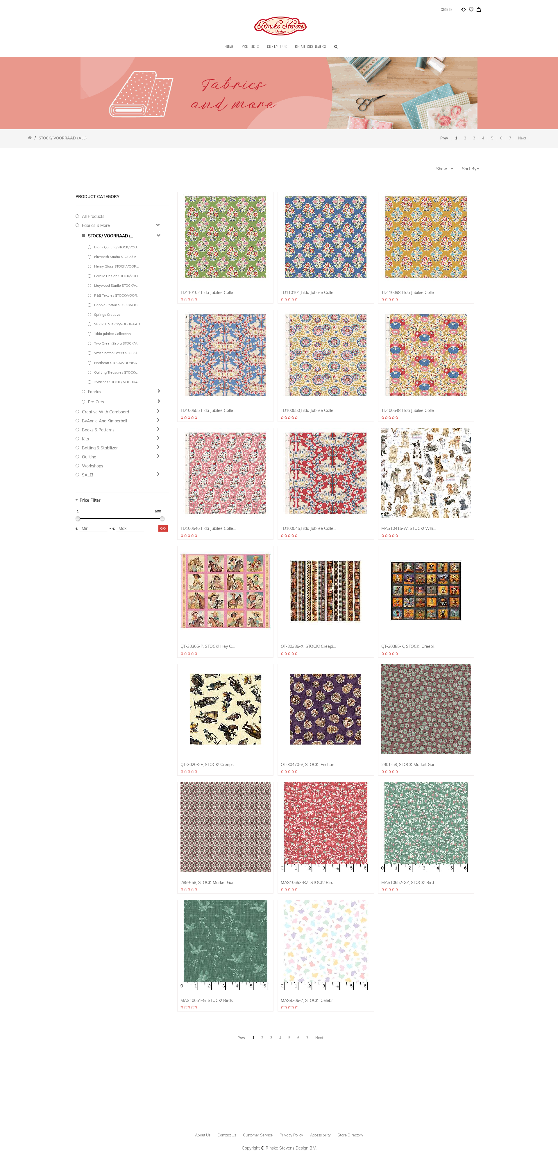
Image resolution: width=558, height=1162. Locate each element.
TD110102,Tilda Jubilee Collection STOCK (208, 292)
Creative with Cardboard (105, 412)
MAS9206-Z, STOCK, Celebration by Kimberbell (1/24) (309, 1000)
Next (522, 138)
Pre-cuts (96, 401)
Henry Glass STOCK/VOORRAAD (117, 266)
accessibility (320, 1135)
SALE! (87, 475)
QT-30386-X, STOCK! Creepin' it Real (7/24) (309, 646)
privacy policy (291, 1135)
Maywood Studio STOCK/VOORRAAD (117, 285)
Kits (85, 439)
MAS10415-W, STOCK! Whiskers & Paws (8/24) (409, 528)
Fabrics (94, 391)
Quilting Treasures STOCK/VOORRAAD (117, 372)
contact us (226, 1135)
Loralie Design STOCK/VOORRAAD (117, 276)
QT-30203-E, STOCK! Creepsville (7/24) (208, 765)
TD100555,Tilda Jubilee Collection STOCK (208, 410)
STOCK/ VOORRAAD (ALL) (111, 236)
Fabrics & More (96, 225)
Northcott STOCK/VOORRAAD (117, 363)
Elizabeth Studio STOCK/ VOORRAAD (117, 256)
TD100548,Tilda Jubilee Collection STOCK (409, 410)
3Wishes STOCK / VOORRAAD (117, 382)
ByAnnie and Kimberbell (104, 421)
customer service (258, 1135)
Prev (444, 138)
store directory (350, 1135)
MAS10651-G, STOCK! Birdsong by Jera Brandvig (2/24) (208, 1000)
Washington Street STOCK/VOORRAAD (117, 353)
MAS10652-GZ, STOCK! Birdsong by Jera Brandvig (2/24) (409, 883)
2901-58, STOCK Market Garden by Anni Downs (409, 765)
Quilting (89, 457)
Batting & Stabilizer (100, 448)
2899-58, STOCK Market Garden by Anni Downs (208, 883)
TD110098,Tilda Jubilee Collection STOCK (409, 292)
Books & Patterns (98, 430)
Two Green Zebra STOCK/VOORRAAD (117, 343)
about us (202, 1135)
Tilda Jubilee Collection (112, 333)
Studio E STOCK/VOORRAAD (117, 324)
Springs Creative (107, 314)
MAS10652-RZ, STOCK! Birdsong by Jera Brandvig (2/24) (309, 883)
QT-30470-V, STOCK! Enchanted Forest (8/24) (309, 765)
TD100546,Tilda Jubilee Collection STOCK (208, 528)
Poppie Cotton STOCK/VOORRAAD (117, 305)
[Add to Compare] (463, 10)
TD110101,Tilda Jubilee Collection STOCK (309, 292)
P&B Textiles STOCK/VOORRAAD (117, 295)
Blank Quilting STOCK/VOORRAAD (117, 247)
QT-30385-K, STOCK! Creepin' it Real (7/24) (409, 646)
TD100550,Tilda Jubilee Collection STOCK (309, 410)
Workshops (92, 466)
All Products (93, 216)
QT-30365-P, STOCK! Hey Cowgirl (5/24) (208, 646)
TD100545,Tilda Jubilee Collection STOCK (309, 528)
